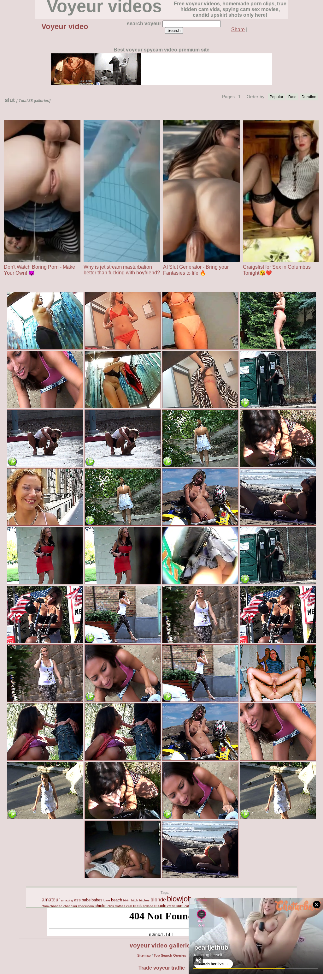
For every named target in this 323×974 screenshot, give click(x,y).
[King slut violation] (45, 759)
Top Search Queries (170, 955)
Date (292, 97)
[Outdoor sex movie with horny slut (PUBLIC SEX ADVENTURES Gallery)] (278, 348)
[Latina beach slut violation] (278, 524)
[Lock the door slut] (278, 407)
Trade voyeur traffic (161, 968)
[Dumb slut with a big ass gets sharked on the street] (123, 642)
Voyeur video (64, 26)
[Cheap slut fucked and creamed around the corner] (45, 407)
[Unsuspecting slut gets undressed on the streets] (200, 466)
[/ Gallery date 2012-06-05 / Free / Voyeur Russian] (123, 877)
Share (238, 29)
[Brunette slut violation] (278, 466)
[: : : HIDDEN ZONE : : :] (200, 583)
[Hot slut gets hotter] (45, 466)
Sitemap (144, 955)
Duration (309, 97)
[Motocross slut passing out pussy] (200, 524)
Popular (276, 97)
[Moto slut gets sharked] (45, 642)
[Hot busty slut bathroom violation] (45, 583)
